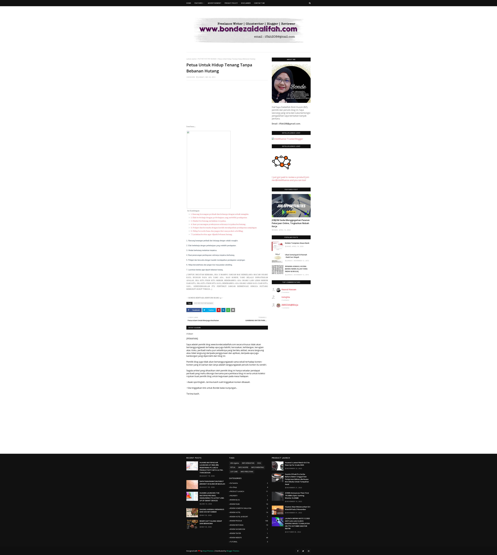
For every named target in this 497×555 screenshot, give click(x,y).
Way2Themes (208, 551)
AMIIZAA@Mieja (290, 304)
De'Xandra (249, 483)
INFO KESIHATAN (248, 463)
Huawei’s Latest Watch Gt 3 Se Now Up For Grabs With (297, 463)
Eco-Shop (249, 487)
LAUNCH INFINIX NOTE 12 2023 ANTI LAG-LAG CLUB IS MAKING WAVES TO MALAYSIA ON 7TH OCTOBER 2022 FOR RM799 (297, 523)
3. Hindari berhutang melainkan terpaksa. (208, 221)
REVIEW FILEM (249, 504)
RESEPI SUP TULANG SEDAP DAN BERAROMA (211, 522)
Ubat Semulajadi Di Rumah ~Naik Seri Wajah (296, 256)
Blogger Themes (233, 551)
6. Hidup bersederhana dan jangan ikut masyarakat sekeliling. (216, 231)
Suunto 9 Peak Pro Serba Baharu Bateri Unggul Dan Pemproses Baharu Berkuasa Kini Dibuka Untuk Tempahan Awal (297, 479)
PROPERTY (249, 496)
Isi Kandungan (193, 211)
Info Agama (234, 463)
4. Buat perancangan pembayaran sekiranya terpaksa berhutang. (218, 224)
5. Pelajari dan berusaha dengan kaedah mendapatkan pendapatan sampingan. (223, 227)
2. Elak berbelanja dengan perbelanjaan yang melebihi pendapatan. (218, 217)
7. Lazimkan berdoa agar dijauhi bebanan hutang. (211, 234)
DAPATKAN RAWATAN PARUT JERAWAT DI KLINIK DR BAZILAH (212, 482)
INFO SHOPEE (243, 467)
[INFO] (291, 205)
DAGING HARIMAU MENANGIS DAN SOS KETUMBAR (212, 510)
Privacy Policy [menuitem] (231, 3)
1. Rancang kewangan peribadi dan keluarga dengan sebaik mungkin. (219, 214)
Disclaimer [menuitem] (246, 3)
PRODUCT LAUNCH (249, 491)
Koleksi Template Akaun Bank (297, 243)
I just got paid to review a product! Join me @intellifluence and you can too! (290, 178)
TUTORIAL (249, 542)
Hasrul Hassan (289, 289)
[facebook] (298, 551)
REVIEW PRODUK (249, 521)
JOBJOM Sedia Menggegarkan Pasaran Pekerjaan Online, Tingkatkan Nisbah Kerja (291, 223)
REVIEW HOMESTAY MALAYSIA (249, 508)
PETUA (232, 467)
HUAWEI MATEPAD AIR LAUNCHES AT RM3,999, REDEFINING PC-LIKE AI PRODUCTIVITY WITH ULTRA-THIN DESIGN (211, 467)
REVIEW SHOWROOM (249, 529)
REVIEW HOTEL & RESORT (249, 517)
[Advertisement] (227, 101)
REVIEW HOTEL (249, 512)
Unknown (191, 77)
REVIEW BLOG (249, 500)
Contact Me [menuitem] (259, 3)
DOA (259, 463)
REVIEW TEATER (249, 533)
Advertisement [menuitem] (214, 3)
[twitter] (303, 551)
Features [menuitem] (199, 3)
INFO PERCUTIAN (247, 472)
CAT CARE (233, 472)
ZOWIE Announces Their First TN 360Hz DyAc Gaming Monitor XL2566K (297, 495)
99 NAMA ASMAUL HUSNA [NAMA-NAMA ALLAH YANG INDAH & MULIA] (296, 269)
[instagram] (308, 551)
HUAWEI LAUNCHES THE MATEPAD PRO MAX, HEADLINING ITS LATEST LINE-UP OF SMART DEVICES (212, 497)
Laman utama (191, 59)
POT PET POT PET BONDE (207, 59)
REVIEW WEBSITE (249, 538)
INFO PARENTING (257, 467)
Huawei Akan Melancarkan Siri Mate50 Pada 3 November (297, 508)
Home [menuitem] (188, 3)
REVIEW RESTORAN (249, 525)
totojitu (286, 297)
